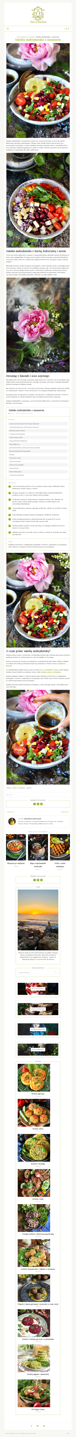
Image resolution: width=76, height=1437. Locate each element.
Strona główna (22, 37)
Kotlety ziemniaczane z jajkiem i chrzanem (38, 1269)
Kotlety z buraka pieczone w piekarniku (38, 1339)
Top (68, 1433)
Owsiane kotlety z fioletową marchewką (38, 1234)
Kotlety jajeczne (65, 812)
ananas (9, 788)
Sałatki (31, 37)
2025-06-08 (9, 794)
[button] (8, 28)
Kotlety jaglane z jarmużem (38, 1374)
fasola (14, 788)
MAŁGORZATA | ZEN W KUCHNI (32, 819)
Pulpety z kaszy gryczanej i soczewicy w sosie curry (38, 1304)
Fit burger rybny (38, 1409)
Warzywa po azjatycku (16, 863)
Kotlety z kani (38, 1199)
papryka (29, 788)
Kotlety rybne (10, 812)
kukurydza (22, 788)
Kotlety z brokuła (38, 1164)
